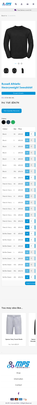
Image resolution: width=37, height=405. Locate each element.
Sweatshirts (11, 16)
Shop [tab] (19, 373)
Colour (4, 118)
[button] (18, 373)
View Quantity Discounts (11, 111)
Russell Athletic (18, 93)
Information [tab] (18, 379)
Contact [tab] (18, 385)
